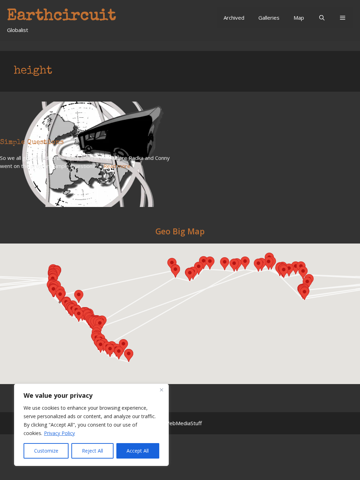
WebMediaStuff (183, 423)
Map (299, 17)
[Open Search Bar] (321, 17)
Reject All (92, 450)
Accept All (138, 450)
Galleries (268, 17)
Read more (116, 165)
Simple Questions (32, 142)
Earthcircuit (61, 16)
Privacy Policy (59, 433)
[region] (91, 425)
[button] (342, 17)
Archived (234, 17)
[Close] (161, 389)
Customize (46, 450)
